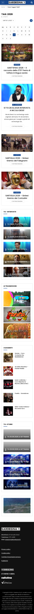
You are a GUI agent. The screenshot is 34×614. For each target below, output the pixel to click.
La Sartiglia (17, 155)
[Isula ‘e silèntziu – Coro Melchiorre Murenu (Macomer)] (8, 384)
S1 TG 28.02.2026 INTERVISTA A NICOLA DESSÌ (17, 109)
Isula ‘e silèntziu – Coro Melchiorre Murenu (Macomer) (21, 382)
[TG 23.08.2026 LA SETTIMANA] (17, 459)
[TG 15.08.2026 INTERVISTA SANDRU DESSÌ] (17, 272)
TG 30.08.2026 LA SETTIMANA (18, 437)
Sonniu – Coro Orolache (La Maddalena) (19, 355)
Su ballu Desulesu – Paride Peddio (21, 367)
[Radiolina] (6, 578)
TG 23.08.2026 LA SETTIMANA (18, 462)
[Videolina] (7, 570)
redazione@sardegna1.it (13, 540)
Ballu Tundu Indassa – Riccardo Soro (22, 407)
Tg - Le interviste (17, 104)
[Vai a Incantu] (17, 306)
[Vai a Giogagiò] (17, 322)
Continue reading (17, 76)
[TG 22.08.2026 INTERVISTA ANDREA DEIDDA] (17, 247)
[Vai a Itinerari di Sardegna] (17, 513)
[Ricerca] (31, 2)
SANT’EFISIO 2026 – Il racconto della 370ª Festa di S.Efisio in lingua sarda (17, 70)
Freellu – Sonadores (22, 393)
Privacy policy (5, 549)
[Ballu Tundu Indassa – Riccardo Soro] (8, 411)
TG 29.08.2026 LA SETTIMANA (18, 449)
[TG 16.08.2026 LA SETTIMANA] (17, 484)
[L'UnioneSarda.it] (8, 574)
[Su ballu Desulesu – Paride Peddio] (8, 371)
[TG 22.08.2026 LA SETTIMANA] (17, 472)
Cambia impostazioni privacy (11, 557)
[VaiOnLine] (6, 583)
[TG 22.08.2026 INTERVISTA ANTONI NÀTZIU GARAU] (17, 259)
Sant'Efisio (17, 64)
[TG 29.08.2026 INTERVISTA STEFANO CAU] (17, 222)
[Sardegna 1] (17, 2)
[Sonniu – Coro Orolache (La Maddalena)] (8, 357)
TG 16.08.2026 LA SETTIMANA (18, 487)
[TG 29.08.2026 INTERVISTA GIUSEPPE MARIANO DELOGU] (17, 234)
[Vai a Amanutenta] (17, 338)
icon (17, 53)
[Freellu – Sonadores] (8, 397)
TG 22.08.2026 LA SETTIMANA (18, 474)
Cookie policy (5, 553)
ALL (3, 27)
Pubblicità (4, 561)
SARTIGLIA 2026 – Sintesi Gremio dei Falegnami (17, 159)
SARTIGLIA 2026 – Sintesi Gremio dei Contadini (17, 196)
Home (3, 7)
